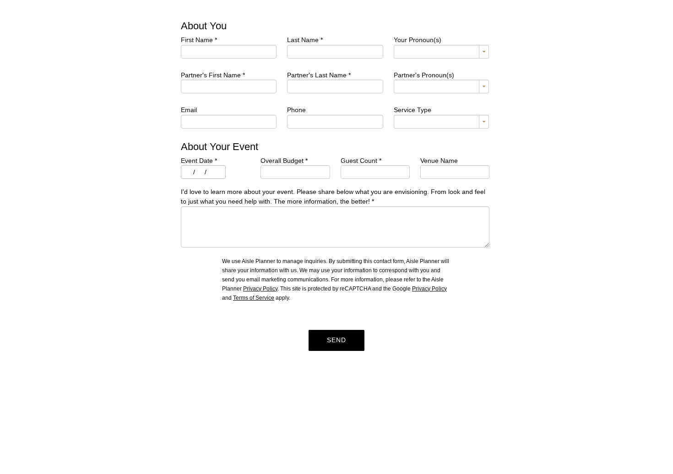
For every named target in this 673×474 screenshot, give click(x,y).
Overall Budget (284, 160)
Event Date (199, 160)
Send (336, 340)
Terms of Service (253, 298)
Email (189, 109)
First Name (199, 39)
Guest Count (361, 160)
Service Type (412, 109)
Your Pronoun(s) (417, 39)
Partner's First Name (213, 75)
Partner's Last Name (319, 75)
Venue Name (439, 160)
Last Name (305, 39)
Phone (296, 109)
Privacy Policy (260, 288)
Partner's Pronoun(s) (424, 75)
